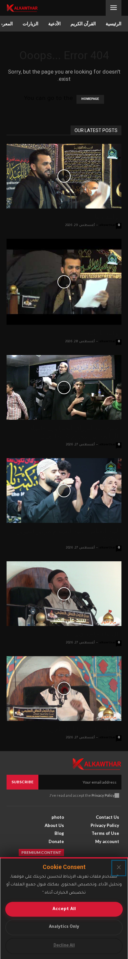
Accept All (64, 909)
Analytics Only (64, 927)
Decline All (64, 946)
